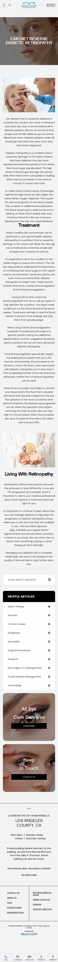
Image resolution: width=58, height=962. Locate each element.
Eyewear (37, 904)
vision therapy (16, 606)
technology (14, 685)
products (13, 659)
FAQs (9, 902)
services (12, 615)
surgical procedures (19, 650)
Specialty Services (42, 909)
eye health (14, 641)
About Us (12, 897)
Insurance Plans (15, 912)
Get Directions (29, 875)
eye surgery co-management (25, 667)
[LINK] (4, 955)
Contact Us (29, 776)
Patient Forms (14, 907)
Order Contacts (41, 899)
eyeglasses (14, 632)
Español (51, 5)
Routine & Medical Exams (42, 893)
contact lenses (17, 624)
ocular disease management (24, 676)
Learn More (29, 725)
